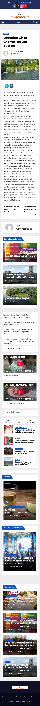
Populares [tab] (18, 422)
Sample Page (26, 701)
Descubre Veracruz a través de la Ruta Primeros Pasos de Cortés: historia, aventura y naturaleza (19, 341)
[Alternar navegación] (19, 22)
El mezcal (10, 509)
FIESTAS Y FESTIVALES (21, 427)
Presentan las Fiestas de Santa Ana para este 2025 (19, 559)
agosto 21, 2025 (12, 626)
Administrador (18, 51)
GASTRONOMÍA (19, 449)
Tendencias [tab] (30, 422)
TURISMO (6, 33)
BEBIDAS (8, 507)
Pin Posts (18, 701)
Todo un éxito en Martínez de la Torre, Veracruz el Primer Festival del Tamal (25, 432)
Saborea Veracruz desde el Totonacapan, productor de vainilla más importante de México (18, 332)
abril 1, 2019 (11, 512)
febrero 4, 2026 (12, 604)
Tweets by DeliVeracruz (11, 412)
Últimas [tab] (8, 422)
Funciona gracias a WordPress (11, 697)
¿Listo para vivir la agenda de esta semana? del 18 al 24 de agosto (19, 256)
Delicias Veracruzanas (18, 507)
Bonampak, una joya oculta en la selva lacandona (11, 209)
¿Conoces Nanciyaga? (17, 298)
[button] (33, 22)
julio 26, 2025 (12, 563)
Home (12, 701)
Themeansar (34, 697)
